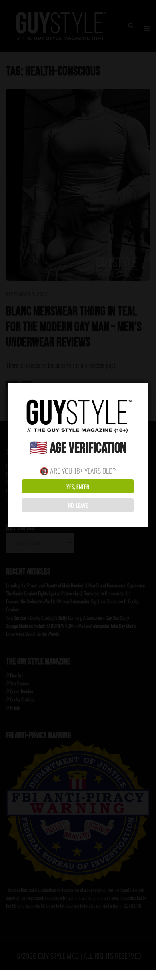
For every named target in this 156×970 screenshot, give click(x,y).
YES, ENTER (77, 486)
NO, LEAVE (78, 505)
